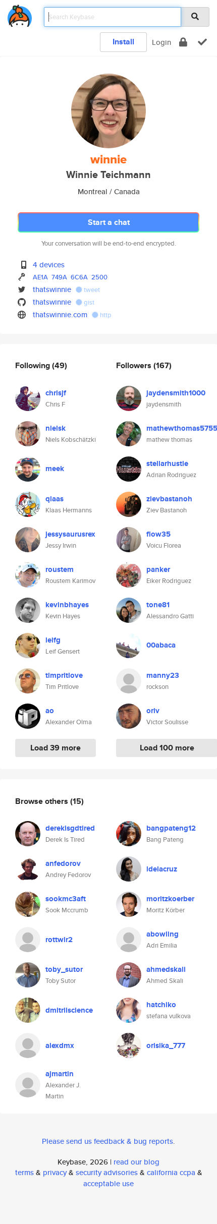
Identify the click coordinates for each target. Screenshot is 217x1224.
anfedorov (63, 863)
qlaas (54, 498)
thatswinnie (52, 289)
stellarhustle (167, 463)
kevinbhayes (67, 604)
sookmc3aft (65, 898)
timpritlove (64, 675)
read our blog (136, 1161)
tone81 (158, 604)
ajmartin (59, 1073)
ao (49, 710)
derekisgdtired (70, 828)
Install (123, 41)
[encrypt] (183, 42)
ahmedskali (166, 969)
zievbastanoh (169, 498)
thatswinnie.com (60, 314)
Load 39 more (55, 747)
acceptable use (108, 1183)
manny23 (162, 675)
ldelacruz (161, 869)
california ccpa (171, 1172)
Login (161, 42)
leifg (53, 640)
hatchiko (161, 1004)
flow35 (158, 534)
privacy (55, 1172)
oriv (152, 710)
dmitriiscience (69, 1010)
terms (24, 1172)
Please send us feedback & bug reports (107, 1141)
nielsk (55, 428)
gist (88, 302)
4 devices (49, 264)
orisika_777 (165, 1045)
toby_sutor (64, 969)
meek (54, 468)
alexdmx (59, 1045)
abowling (162, 934)
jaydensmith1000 (175, 392)
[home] (20, 14)
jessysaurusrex (70, 534)
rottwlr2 (59, 939)
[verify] (202, 42)
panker (158, 569)
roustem (59, 569)
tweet (91, 290)
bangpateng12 (171, 828)
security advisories (107, 1172)
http (105, 315)
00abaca (161, 645)
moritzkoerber (170, 898)
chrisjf (55, 392)
